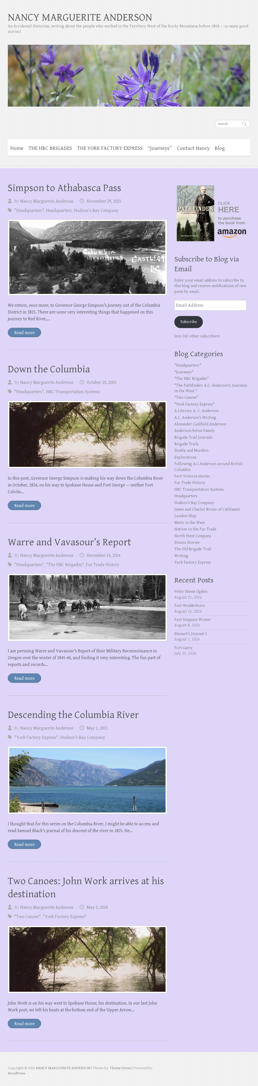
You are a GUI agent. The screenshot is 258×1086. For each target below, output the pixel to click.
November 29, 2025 (104, 201)
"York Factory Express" (36, 737)
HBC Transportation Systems (73, 391)
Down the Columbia (49, 369)
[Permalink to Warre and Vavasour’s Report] (87, 607)
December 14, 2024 (103, 555)
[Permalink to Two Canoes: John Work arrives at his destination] (87, 959)
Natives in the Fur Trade (195, 529)
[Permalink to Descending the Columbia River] (87, 780)
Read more (24, 332)
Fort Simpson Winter (192, 619)
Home (16, 148)
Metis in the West (189, 522)
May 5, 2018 (97, 907)
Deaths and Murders (191, 450)
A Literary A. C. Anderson (196, 411)
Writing (181, 556)
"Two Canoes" (27, 916)
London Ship (185, 516)
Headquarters (59, 210)
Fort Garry (183, 648)
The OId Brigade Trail (192, 549)
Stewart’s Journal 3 (190, 633)
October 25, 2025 (101, 382)
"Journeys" (183, 372)
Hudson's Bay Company (96, 210)
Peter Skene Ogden (190, 591)
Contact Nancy (193, 148)
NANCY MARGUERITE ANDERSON (80, 17)
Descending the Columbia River (73, 715)
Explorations (185, 457)
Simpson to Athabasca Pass (64, 188)
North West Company (192, 536)
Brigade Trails (186, 444)
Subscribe (188, 322)
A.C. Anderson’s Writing (195, 417)
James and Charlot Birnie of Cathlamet (207, 509)
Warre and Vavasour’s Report (69, 542)
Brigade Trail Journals (193, 437)
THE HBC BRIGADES (50, 148)
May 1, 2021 (97, 728)
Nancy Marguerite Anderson (47, 201)
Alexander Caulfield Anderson (200, 424)
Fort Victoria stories (192, 476)
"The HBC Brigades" (65, 564)
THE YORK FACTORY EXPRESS (110, 148)
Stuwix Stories (187, 542)
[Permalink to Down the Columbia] (87, 434)
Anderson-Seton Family (194, 430)
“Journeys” (160, 148)
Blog (220, 148)
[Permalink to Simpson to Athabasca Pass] (87, 257)
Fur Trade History (102, 564)
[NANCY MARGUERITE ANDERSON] (129, 72)
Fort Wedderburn (189, 605)
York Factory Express (192, 562)
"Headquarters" (29, 210)
